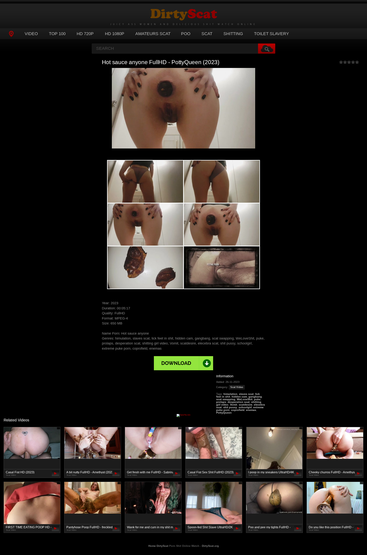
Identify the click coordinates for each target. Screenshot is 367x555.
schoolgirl (245, 407)
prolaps (221, 401)
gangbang (255, 396)
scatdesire (245, 404)
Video (31, 33)
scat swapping (225, 399)
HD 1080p (114, 33)
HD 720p (85, 33)
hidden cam (239, 396)
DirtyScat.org (210, 545)
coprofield (237, 409)
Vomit (233, 404)
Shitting (233, 33)
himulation (230, 393)
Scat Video (236, 387)
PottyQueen (224, 412)
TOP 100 (57, 33)
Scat (206, 33)
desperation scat (239, 401)
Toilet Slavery (271, 33)
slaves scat (246, 393)
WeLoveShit (245, 399)
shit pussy (230, 407)
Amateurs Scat (153, 33)
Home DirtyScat (158, 545)
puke (257, 399)
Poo (185, 33)
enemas (251, 409)
